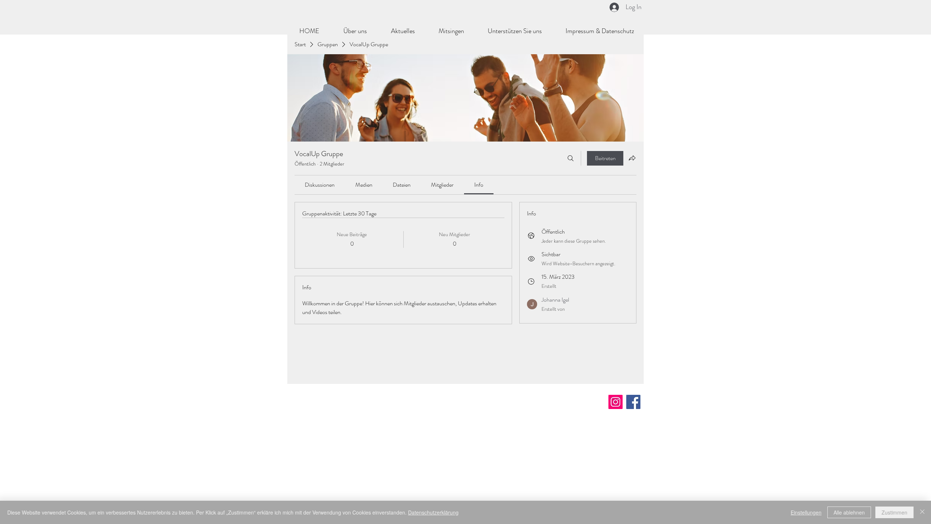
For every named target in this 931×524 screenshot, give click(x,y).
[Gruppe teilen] (632, 158)
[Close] (922, 512)
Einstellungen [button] (806, 512)
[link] (320, 184)
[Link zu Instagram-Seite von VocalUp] (615, 402)
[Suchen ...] (570, 158)
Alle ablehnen (849, 512)
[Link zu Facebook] (633, 402)
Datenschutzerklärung (433, 512)
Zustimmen (894, 512)
